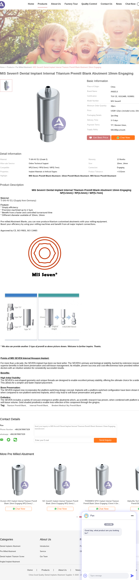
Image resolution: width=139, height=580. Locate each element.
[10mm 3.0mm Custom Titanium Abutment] (64, 479)
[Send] (132, 576)
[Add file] (85, 576)
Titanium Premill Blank (16, 405)
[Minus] (132, 515)
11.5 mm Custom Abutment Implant (23, 501)
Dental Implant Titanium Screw (12, 556)
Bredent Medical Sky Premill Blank (66, 405)
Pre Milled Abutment (8, 551)
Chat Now (130, 4)
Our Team (44, 556)
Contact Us (106, 4)
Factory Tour (71, 4)
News (119, 4)
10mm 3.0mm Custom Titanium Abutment (64, 501)
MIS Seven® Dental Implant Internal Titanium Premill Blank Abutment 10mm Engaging (67, 67)
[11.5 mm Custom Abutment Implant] (23, 479)
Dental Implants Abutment (10, 546)
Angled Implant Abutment (10, 562)
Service (43, 551)
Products (42, 4)
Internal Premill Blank (39, 405)
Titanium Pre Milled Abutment (106, 501)
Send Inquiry (105, 440)
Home (31, 4)
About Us (56, 4)
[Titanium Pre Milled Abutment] (106, 479)
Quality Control (89, 4)
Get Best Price (100, 137)
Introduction (44, 546)
